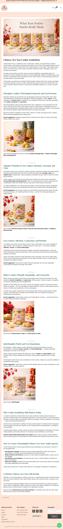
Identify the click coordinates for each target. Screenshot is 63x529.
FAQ (3, 517)
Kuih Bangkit (15, 402)
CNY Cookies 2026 (22, 510)
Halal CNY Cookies (22, 512)
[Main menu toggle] (60, 7)
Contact (4, 514)
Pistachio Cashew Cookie (19, 228)
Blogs (3, 512)
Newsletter (5, 519)
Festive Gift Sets (21, 514)
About (3, 510)
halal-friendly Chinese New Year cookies (21, 434)
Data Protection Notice (8, 521)
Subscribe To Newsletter (54, 516)
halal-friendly (27, 479)
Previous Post (5, 497)
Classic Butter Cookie (18, 333)
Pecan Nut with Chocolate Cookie (38, 228)
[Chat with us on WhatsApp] (59, 525)
